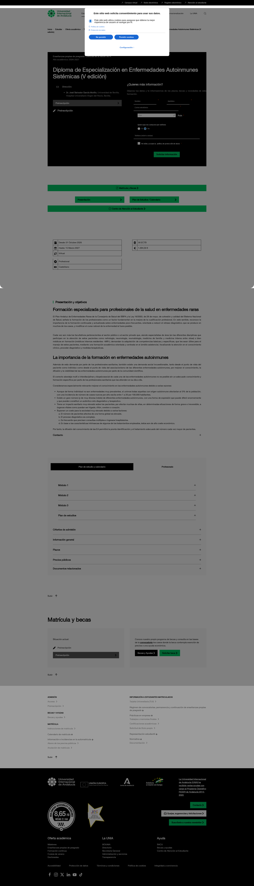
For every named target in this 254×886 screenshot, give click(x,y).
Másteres (52, 844)
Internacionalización (175, 13)
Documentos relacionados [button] (67, 568)
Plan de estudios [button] (67, 515)
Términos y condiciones (108, 865)
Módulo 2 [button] (63, 495)
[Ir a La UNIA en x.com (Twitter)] (62, 874)
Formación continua (57, 851)
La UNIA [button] (193, 13)
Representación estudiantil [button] (143, 734)
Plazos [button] (56, 549)
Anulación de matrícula (59, 748)
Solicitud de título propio (141, 728)
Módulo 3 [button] (63, 505)
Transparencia (109, 857)
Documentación (137, 743)
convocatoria (146, 642)
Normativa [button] (135, 739)
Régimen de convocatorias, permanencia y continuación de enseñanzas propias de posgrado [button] (168, 708)
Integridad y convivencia (166, 865)
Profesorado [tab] (167, 467)
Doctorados (53, 857)
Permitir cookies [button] (126, 37)
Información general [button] (63, 539)
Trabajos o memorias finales (143, 719)
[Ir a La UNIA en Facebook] (50, 874)
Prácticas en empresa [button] (140, 715)
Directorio (107, 847)
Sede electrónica (151, 3)
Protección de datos (78, 865)
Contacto (197, 805)
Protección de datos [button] (98, 30)
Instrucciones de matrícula (60, 728)
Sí (142, 129)
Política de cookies (137, 865)
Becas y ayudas (55, 717)
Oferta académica (59, 838)
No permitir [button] (101, 37)
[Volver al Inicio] (60, 13)
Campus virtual (131, 3)
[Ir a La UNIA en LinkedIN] (68, 874)
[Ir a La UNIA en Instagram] (56, 874)
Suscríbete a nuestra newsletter (187, 822)
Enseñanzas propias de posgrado (63, 847)
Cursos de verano (56, 854)
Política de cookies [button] (98, 27)
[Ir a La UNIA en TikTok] (81, 874)
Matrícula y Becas (127, 188)
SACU (160, 844)
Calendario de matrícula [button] (59, 734)
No (149, 129)
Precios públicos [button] (62, 559)
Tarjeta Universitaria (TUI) (142, 701)
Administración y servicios (114, 854)
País (180, 115)
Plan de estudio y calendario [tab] (92, 467)
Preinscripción (62, 103)
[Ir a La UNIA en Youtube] (74, 874)
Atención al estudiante (197, 3)
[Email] (189, 108)
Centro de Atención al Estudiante (127, 208)
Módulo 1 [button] (63, 485)
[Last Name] (194, 102)
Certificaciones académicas (143, 723)
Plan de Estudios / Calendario (146, 199)
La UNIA (107, 838)
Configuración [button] (127, 47)
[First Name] (161, 102)
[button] (205, 13)
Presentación (84, 199)
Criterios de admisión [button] (64, 529)
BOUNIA (106, 844)
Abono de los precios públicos (62, 743)
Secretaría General (111, 851)
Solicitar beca (168, 653)
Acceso (51, 701)
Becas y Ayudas (145, 653)
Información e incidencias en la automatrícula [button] (70, 739)
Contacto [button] (58, 435)
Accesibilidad (54, 865)
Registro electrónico (172, 3)
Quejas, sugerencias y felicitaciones (184, 813)
